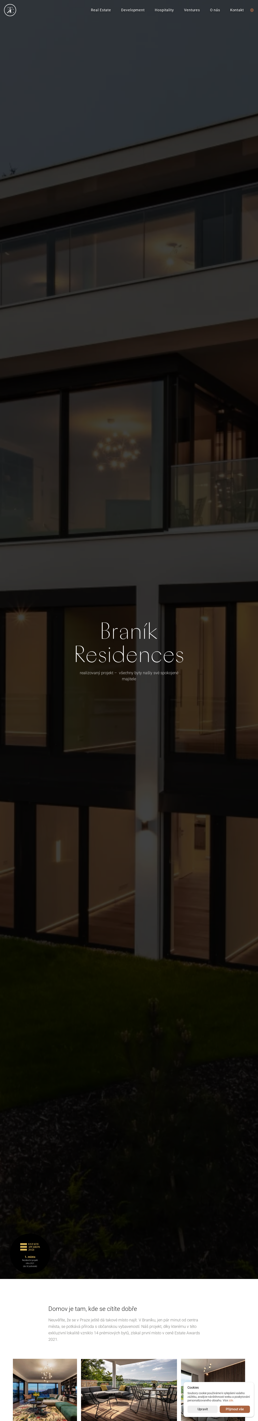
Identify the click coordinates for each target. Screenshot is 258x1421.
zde (231, 1400)
